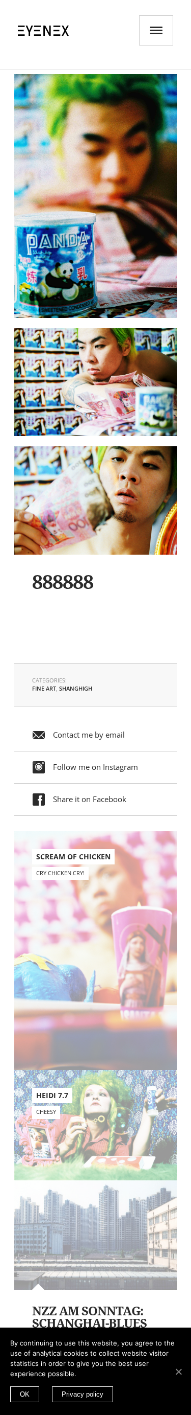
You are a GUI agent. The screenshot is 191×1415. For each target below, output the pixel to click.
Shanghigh (75, 688)
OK (25, 1394)
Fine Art (44, 688)
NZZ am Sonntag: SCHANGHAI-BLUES (89, 1317)
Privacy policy (82, 1394)
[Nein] (178, 1371)
